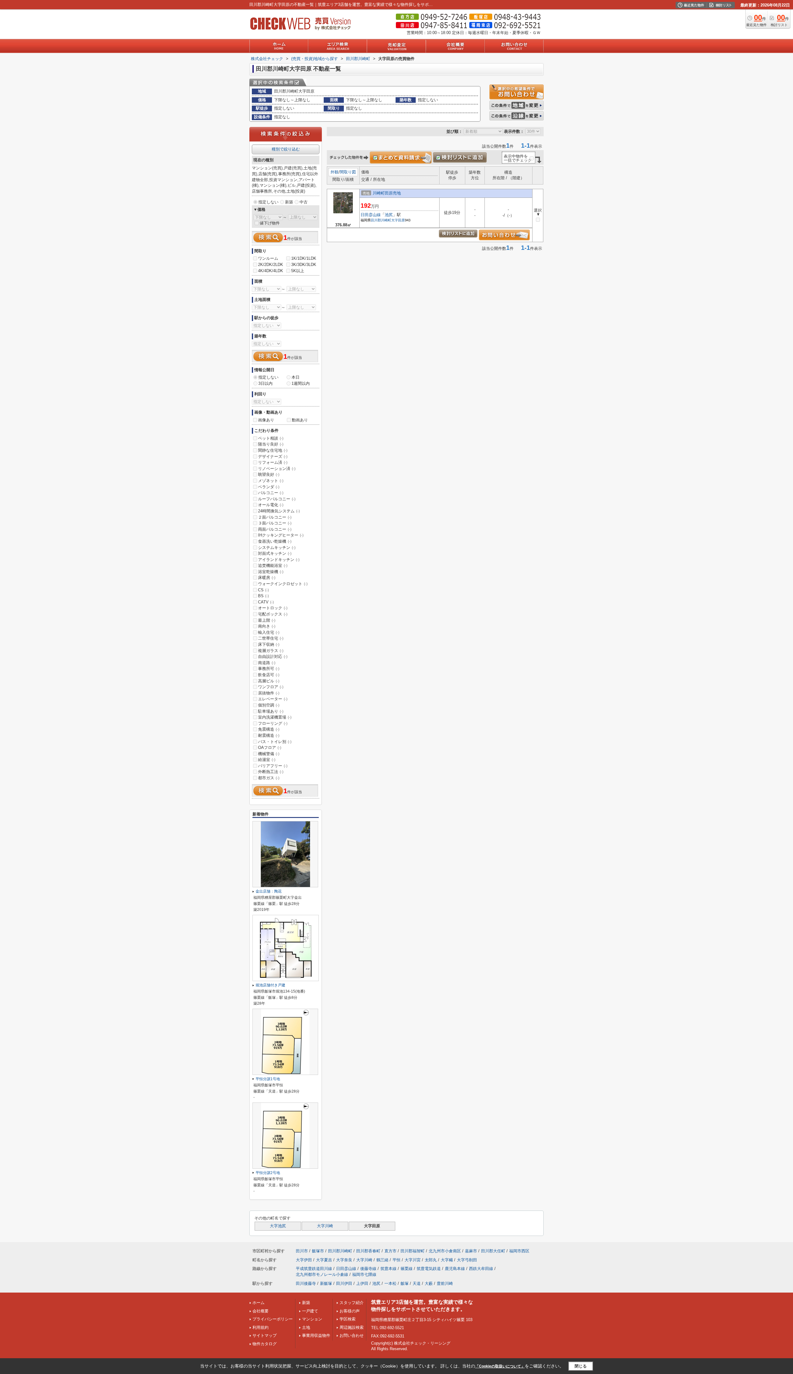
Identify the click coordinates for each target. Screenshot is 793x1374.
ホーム (258, 1302)
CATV (266, 602)
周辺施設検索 (352, 1327)
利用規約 (260, 1327)
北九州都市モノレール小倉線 (322, 1274)
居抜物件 (268, 693)
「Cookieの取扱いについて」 (500, 1366)
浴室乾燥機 (270, 571)
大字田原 (398, 220)
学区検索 (348, 1319)
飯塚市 (318, 1251)
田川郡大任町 (493, 1251)
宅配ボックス (272, 614)
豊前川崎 (445, 1283)
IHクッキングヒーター (281, 535)
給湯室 (266, 759)
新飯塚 (326, 1283)
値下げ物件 (270, 223)
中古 (304, 202)
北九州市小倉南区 (445, 1251)
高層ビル (268, 681)
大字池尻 (278, 1226)
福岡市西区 (519, 1251)
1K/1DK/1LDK (303, 258)
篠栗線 (407, 1268)
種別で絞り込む (286, 149)
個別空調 (268, 705)
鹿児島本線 (455, 1268)
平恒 (396, 1260)
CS (263, 590)
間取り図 (348, 172)
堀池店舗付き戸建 (270, 985)
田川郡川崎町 (381, 220)
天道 (417, 1283)
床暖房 (266, 577)
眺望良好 (268, 474)
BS (263, 596)
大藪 (429, 1283)
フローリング (272, 723)
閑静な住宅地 (272, 450)
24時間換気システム (279, 511)
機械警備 (268, 753)
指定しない (268, 202)
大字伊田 (304, 1260)
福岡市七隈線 (364, 1274)
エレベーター (272, 699)
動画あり (300, 420)
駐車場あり (270, 711)
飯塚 (405, 1283)
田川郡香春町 (368, 1251)
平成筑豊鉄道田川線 (314, 1268)
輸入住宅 (268, 632)
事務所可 (268, 668)
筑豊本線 (388, 1268)
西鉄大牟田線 (481, 1268)
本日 (295, 377)
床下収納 (268, 644)
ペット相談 (270, 438)
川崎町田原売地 (387, 193)
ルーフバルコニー (277, 499)
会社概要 (260, 1311)
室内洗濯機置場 (274, 717)
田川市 (302, 1251)
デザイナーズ (272, 456)
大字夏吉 (324, 1260)
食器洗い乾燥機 (274, 541)
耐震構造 (268, 735)
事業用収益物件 (316, 1335)
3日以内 (265, 383)
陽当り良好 (270, 444)
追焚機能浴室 (272, 565)
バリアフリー (272, 765)
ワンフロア (270, 687)
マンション (312, 1319)
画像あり (266, 420)
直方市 (390, 1251)
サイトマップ (264, 1335)
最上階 (266, 620)
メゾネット (270, 480)
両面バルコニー (274, 529)
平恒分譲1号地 (268, 1079)
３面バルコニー (274, 523)
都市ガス (268, 778)
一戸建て (310, 1311)
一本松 (390, 1283)
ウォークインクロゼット (283, 583)
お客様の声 (350, 1311)
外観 (335, 172)
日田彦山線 (371, 214)
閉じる (581, 1365)
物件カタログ (264, 1343)
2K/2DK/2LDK (270, 264)
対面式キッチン (274, 553)
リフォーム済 (272, 462)
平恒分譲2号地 (268, 1173)
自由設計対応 (272, 656)
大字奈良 (344, 1260)
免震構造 (268, 729)
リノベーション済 (277, 468)
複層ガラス (270, 650)
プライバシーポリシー (272, 1319)
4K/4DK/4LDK (270, 270)
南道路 (266, 662)
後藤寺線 (368, 1268)
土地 (306, 1327)
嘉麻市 (471, 1251)
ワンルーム (268, 258)
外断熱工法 (270, 771)
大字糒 (447, 1260)
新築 (289, 202)
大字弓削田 (467, 1260)
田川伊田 (344, 1283)
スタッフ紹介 (352, 1302)
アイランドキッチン (279, 559)
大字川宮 (413, 1260)
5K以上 (297, 270)
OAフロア (269, 747)
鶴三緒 (382, 1260)
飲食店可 (268, 674)
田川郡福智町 (413, 1251)
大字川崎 (325, 1226)
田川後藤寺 (306, 1283)
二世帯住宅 (270, 638)
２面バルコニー (274, 517)
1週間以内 (300, 383)
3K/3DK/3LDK (303, 264)
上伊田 (362, 1283)
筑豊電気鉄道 (429, 1268)
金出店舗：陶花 (269, 891)
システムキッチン (277, 547)
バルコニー (270, 492)
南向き (266, 626)
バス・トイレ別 (274, 741)
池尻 (389, 214)
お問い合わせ (352, 1335)
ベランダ (268, 487)
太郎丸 (431, 1260)
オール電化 (270, 504)
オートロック (272, 608)
